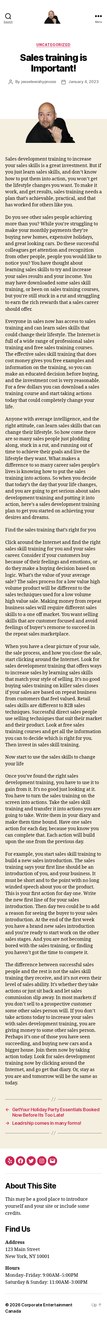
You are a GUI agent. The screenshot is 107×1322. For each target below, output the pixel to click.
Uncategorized (53, 44)
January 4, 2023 (83, 81)
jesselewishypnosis (38, 81)
